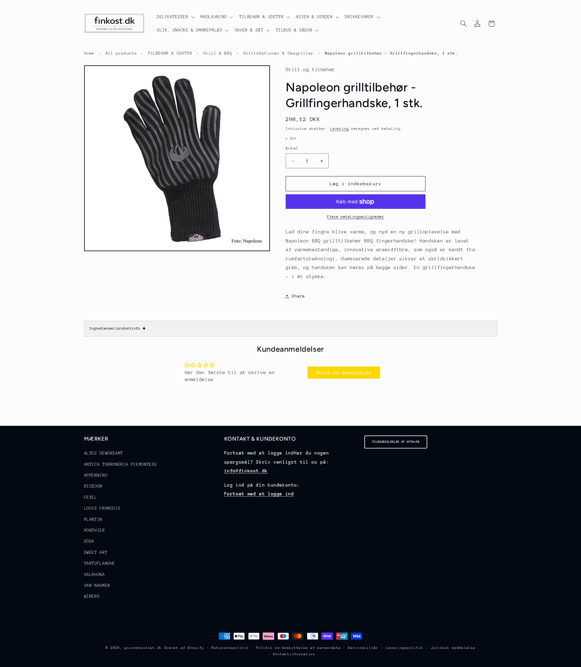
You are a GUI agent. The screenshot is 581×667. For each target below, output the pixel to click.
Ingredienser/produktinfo (117, 328)
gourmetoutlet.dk (143, 648)
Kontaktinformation (294, 654)
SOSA (89, 541)
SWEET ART (96, 552)
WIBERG (92, 596)
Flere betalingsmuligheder (355, 217)
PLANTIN (93, 519)
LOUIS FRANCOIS (102, 508)
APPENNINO (96, 475)
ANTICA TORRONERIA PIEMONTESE (120, 464)
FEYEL (90, 497)
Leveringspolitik (404, 648)
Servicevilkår (363, 648)
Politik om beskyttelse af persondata (298, 648)
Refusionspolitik (230, 648)
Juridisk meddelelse (453, 648)
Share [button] (298, 296)
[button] (175, 17)
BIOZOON (93, 486)
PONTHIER (94, 530)
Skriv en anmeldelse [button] (343, 372)
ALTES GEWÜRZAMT (103, 453)
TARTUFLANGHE (100, 563)
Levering (339, 129)
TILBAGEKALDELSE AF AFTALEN (395, 442)
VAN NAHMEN (97, 585)
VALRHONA (94, 574)
